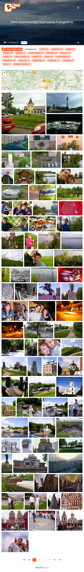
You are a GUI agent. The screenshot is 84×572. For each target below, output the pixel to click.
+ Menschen (51, 53)
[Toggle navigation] (78, 7)
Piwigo (46, 568)
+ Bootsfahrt (24, 60)
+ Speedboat (68, 60)
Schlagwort (13, 42)
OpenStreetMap (78, 89)
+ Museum (65, 53)
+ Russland (57, 49)
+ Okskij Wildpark (35, 53)
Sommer (24, 42)
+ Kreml (6, 64)
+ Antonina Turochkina (21, 64)
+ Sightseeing (39, 60)
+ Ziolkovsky (53, 60)
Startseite (5, 42)
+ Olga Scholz (9, 60)
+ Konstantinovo (63, 57)
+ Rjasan (8, 53)
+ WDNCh (36, 57)
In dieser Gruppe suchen (13, 49)
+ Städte (70, 49)
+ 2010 (44, 49)
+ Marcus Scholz (22, 57)
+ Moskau (20, 53)
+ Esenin (48, 57)
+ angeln (7, 57)
